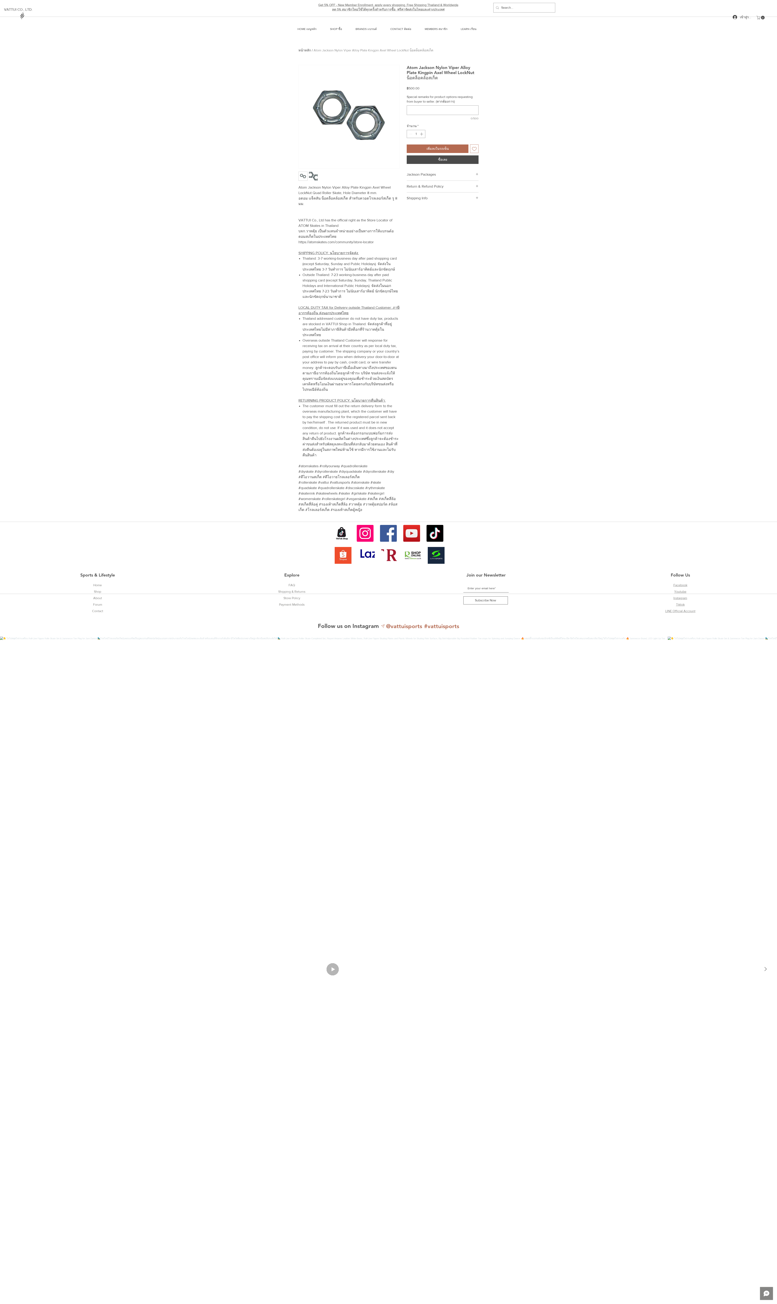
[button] (761, 17)
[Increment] (422, 134)
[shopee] (343, 555)
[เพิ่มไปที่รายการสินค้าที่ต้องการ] (474, 148)
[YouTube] (411, 533)
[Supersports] (436, 555)
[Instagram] (365, 533)
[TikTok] (435, 533)
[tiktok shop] (341, 533)
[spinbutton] (416, 134)
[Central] (389, 555)
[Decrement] (410, 134)
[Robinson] (412, 555)
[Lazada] (366, 555)
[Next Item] (765, 969)
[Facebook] (388, 533)
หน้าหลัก (304, 50)
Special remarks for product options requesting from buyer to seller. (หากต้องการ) (440, 99)
